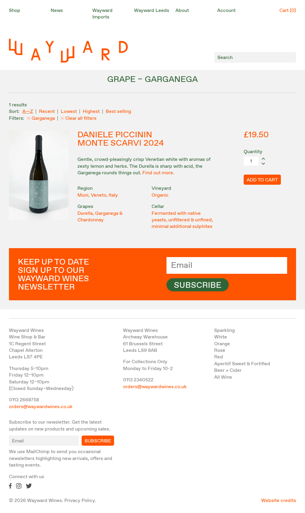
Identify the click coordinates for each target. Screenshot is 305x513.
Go (290, 57)
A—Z (27, 111)
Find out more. (158, 173)
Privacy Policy (79, 501)
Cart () (287, 10)
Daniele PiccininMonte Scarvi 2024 (120, 139)
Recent (47, 111)
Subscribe (197, 285)
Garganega (43, 118)
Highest (91, 111)
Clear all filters (81, 118)
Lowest (69, 111)
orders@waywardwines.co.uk (41, 407)
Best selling (118, 111)
